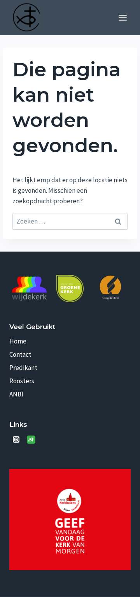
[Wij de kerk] (29, 289)
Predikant (23, 367)
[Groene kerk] (70, 288)
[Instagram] (16, 439)
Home (17, 341)
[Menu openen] (122, 18)
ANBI (16, 394)
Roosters (21, 381)
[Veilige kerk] (110, 287)
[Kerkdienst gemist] (31, 439)
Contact (20, 354)
